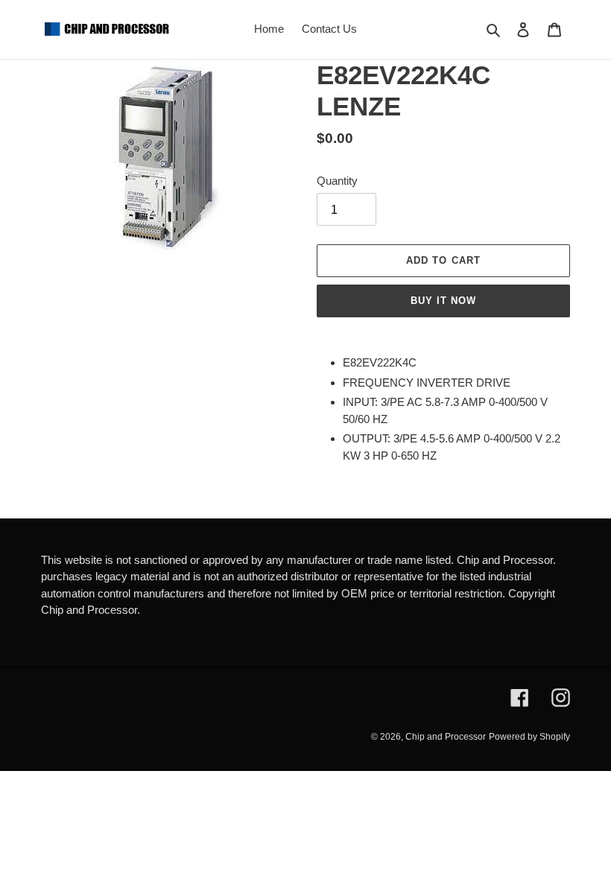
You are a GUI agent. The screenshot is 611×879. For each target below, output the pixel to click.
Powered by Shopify (529, 737)
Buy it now (443, 300)
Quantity (337, 180)
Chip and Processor (445, 737)
